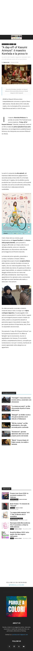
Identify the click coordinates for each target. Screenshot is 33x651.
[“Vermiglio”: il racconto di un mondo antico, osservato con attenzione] (6, 400)
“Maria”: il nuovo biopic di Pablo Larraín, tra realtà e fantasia (19, 442)
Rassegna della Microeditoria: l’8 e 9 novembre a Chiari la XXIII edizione (20, 525)
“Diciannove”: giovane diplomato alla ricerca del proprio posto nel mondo (20, 434)
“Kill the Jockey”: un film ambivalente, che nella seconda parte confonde (19, 425)
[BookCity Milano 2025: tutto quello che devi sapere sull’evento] (5, 534)
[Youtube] (23, 646)
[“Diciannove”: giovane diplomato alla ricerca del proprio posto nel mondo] (6, 434)
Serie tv (11, 44)
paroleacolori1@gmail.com (20, 634)
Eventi (12, 529)
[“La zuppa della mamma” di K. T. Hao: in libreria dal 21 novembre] (5, 515)
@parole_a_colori (16, 585)
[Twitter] (19, 646)
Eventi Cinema (5, 44)
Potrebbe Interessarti (9, 393)
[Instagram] (14, 646)
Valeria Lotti (6, 62)
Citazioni (12, 507)
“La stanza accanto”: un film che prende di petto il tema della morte (20, 408)
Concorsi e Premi (14, 499)
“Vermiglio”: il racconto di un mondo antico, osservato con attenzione (21, 400)
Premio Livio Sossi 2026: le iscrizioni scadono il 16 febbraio (19, 495)
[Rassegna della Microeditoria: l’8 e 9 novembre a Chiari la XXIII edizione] (5, 525)
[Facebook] (9, 646)
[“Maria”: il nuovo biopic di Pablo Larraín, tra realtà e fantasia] (6, 442)
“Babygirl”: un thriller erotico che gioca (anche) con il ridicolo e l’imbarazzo (21, 417)
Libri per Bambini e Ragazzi (16, 518)
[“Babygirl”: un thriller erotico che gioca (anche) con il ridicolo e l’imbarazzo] (6, 417)
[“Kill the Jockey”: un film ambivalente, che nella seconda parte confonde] (6, 425)
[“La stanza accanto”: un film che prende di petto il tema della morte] (6, 408)
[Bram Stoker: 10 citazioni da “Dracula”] (5, 506)
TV (15, 44)
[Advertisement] (16, 17)
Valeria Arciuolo (23, 499)
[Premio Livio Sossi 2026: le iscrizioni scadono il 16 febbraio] (5, 495)
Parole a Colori (19, 507)
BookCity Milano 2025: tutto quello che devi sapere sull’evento (19, 534)
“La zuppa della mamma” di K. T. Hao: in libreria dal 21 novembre (20, 514)
